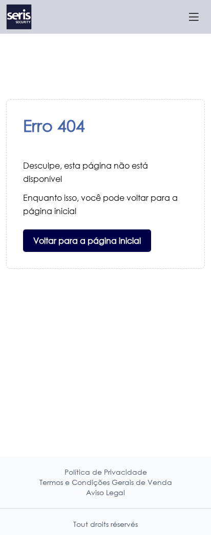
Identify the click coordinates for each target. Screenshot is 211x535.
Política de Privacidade (106, 472)
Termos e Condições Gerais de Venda (105, 482)
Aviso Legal (105, 492)
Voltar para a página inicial (87, 240)
